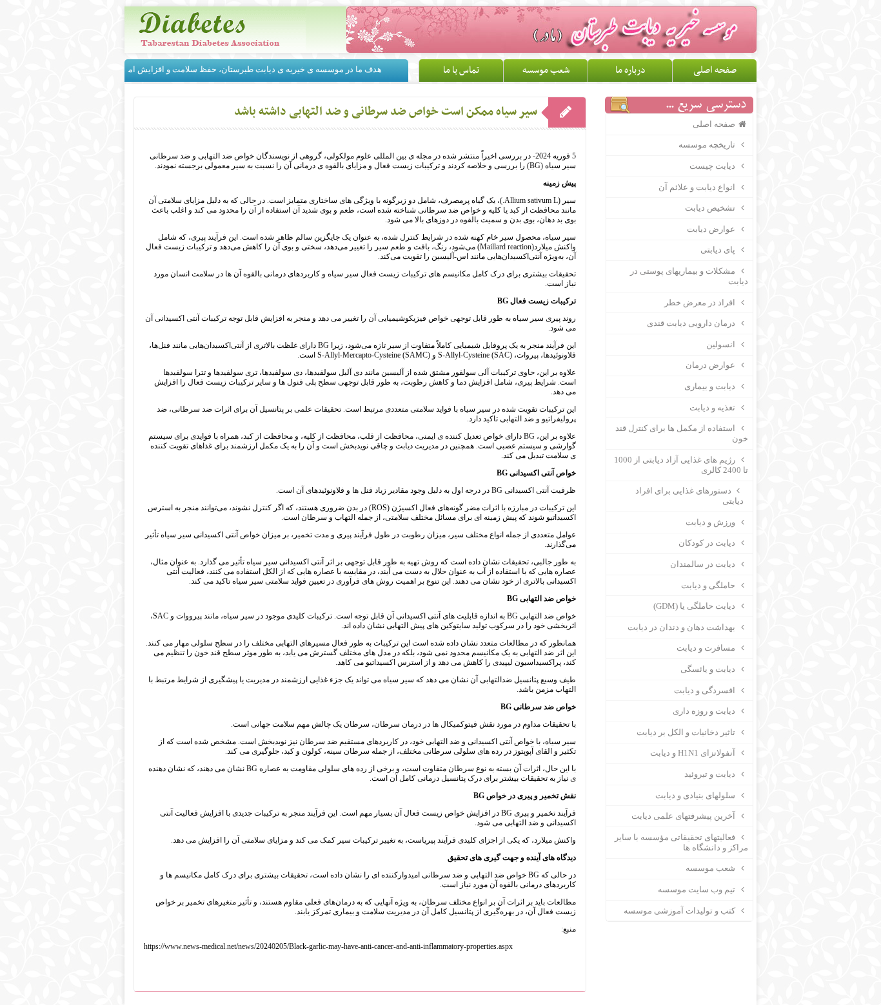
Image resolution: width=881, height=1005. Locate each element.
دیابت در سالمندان (703, 564)
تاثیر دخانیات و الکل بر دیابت (687, 732)
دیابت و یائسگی (708, 669)
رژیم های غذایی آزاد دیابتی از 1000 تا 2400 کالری (680, 465)
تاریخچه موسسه (707, 144)
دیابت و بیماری (710, 386)
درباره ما (630, 70)
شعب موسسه (545, 70)
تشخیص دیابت (711, 208)
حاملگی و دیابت (709, 585)
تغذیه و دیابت (713, 407)
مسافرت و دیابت (707, 648)
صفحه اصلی (715, 70)
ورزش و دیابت (711, 522)
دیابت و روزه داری (705, 711)
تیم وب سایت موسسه (697, 889)
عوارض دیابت (712, 229)
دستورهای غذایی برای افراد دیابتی (694, 496)
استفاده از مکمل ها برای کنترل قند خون (681, 433)
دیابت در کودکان (707, 543)
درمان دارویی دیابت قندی (692, 323)
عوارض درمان (711, 365)
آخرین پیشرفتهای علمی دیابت (684, 816)
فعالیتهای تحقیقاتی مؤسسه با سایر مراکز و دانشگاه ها (681, 842)
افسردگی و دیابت (705, 690)
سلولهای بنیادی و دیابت (696, 795)
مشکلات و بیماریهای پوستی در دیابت (688, 276)
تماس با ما (461, 70)
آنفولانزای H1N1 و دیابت (693, 753)
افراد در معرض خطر (700, 302)
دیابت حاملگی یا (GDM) (695, 606)
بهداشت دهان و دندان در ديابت (682, 627)
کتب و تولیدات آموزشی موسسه (680, 910)
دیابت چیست (713, 166)
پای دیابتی (718, 249)
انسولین (721, 344)
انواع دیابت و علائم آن (697, 187)
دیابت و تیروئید (710, 774)
